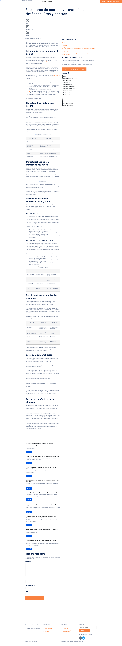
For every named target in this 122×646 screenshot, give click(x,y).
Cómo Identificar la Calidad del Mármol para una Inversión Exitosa (42, 456)
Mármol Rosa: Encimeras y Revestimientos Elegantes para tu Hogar (43, 492)
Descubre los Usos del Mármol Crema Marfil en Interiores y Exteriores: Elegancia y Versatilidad (41, 517)
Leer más (28, 452)
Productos (44, 1)
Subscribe (84, 630)
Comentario (28, 561)
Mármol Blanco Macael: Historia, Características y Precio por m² (42, 529)
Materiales (50, 1)
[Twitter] (83, 638)
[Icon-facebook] (80, 638)
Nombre (27, 579)
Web (26, 591)
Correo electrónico (30, 585)
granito (45, 62)
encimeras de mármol (37, 205)
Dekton (30, 91)
